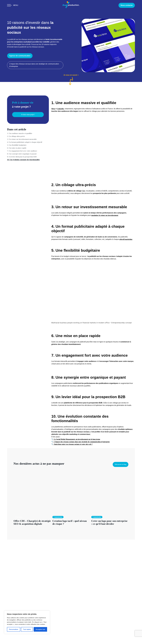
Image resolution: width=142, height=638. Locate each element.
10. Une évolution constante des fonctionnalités (23, 160)
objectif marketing (125, 239)
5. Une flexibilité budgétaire (16, 145)
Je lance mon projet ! (28, 115)
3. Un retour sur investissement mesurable (22, 139)
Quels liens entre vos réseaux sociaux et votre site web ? (73, 444)
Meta (53, 109)
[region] (27, 622)
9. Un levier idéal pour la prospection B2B (22, 157)
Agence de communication (19, 56)
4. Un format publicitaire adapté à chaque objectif (24, 142)
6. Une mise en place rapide (16, 148)
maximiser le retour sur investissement (104, 215)
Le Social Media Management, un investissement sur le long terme (77, 439)
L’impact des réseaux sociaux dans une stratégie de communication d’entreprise (34, 65)
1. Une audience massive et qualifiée (19, 133)
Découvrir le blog (120, 464)
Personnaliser (13, 629)
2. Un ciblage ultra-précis (16, 136)
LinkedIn (60, 109)
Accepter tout (40, 629)
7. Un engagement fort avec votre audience (22, 151)
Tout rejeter (27, 629)
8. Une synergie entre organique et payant (21, 154)
